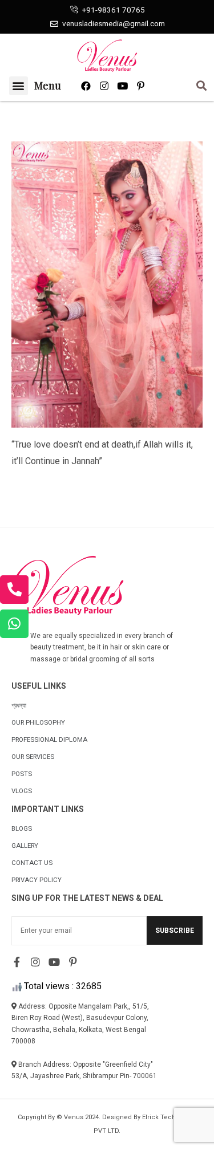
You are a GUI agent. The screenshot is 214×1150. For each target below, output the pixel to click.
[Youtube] (122, 86)
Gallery (24, 846)
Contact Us (32, 863)
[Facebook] (86, 86)
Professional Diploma (49, 739)
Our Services (32, 757)
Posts (21, 774)
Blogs (21, 828)
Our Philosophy (38, 722)
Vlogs (21, 791)
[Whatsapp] (14, 623)
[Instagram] (104, 86)
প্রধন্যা (18, 705)
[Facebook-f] (16, 962)
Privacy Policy (36, 880)
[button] (18, 85)
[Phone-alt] (14, 589)
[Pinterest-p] (141, 86)
